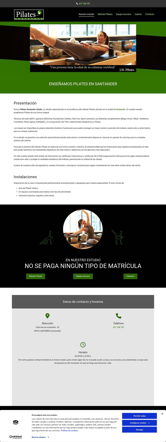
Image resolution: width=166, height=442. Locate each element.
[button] (35, 276)
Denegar (139, 430)
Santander (120, 109)
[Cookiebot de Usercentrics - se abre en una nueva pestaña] (15, 437)
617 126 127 (118, 327)
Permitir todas (140, 416)
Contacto (149, 14)
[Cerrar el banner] (162, 414)
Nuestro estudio (86, 14)
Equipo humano (123, 14)
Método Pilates (105, 14)
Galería (138, 14)
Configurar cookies (138, 423)
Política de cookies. (70, 430)
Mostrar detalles (39, 437)
